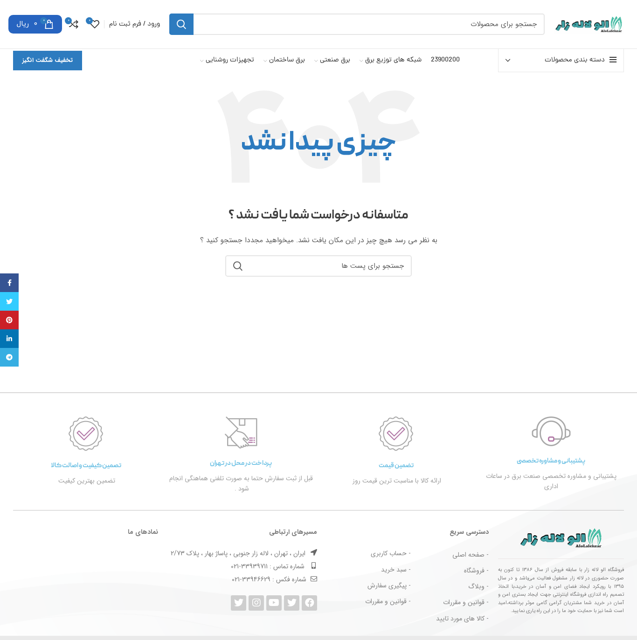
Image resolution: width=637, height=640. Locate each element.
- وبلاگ (478, 586)
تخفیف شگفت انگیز (47, 60)
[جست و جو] (181, 24)
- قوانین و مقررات (466, 602)
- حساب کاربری (391, 553)
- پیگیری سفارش (389, 585)
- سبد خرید (396, 570)
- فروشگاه (476, 570)
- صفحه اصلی (470, 555)
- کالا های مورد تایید (462, 618)
